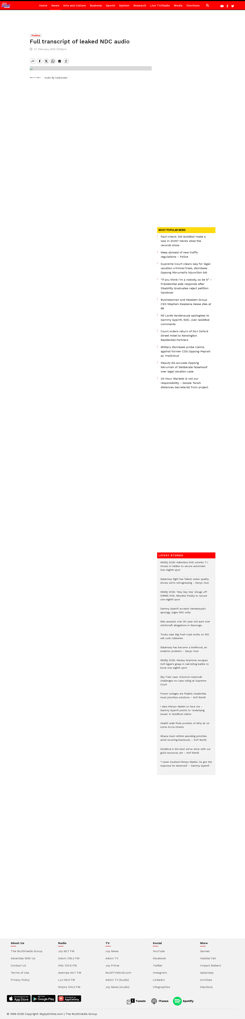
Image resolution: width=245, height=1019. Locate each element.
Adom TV (111, 958)
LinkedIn (159, 980)
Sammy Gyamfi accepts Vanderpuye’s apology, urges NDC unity (183, 612)
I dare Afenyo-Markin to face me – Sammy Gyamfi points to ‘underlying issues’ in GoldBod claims (182, 712)
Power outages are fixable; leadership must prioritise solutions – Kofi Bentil (183, 697)
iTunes (163, 1001)
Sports (110, 5)
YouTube (159, 951)
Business (96, 5)
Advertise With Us (23, 958)
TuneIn (140, 1001)
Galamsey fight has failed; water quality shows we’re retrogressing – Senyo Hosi (184, 583)
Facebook (159, 958)
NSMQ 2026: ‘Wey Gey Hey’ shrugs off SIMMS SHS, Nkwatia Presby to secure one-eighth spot (183, 597)
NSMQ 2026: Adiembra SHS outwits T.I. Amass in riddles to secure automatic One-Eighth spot (184, 568)
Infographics (161, 987)
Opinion (124, 5)
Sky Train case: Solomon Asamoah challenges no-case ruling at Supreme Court (183, 682)
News (55, 5)
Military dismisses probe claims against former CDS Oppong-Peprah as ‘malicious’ (185, 351)
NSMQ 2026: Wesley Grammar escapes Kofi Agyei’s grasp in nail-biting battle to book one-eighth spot (184, 666)
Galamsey (207, 972)
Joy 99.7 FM (66, 951)
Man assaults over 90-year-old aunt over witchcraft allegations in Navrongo (185, 625)
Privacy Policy (20, 980)
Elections (192, 5)
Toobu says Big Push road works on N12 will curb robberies (184, 638)
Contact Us (18, 965)
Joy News (112, 951)
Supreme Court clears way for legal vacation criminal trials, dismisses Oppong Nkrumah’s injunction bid (185, 268)
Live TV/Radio (160, 5)
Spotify (188, 1001)
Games (205, 951)
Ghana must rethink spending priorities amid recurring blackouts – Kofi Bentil (183, 740)
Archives (206, 980)
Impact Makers (210, 965)
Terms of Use (20, 972)
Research (139, 5)
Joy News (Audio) (117, 987)
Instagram (160, 972)
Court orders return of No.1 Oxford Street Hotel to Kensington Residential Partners (184, 336)
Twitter (157, 965)
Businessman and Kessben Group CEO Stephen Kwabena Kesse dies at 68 (186, 304)
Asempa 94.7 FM (69, 972)
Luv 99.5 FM (66, 980)
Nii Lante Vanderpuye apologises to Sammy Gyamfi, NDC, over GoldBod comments (185, 320)
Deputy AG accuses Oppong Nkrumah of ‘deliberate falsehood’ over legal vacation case (184, 367)
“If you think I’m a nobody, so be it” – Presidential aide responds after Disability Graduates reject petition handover (186, 286)
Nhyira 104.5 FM (69, 987)
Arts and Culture (74, 5)
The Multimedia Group (26, 951)
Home (43, 5)
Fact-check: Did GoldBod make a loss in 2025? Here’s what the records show (183, 241)
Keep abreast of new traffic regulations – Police (179, 254)
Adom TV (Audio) (117, 980)
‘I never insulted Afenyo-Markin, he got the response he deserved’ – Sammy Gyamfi (186, 765)
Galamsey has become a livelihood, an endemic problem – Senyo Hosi (183, 651)
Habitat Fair (208, 958)
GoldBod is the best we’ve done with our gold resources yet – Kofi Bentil (185, 753)
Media (178, 5)
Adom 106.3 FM (68, 958)
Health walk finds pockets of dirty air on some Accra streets (184, 727)
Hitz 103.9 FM (67, 965)
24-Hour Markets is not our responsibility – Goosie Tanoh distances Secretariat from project (184, 383)
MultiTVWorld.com (118, 972)
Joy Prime (112, 965)
